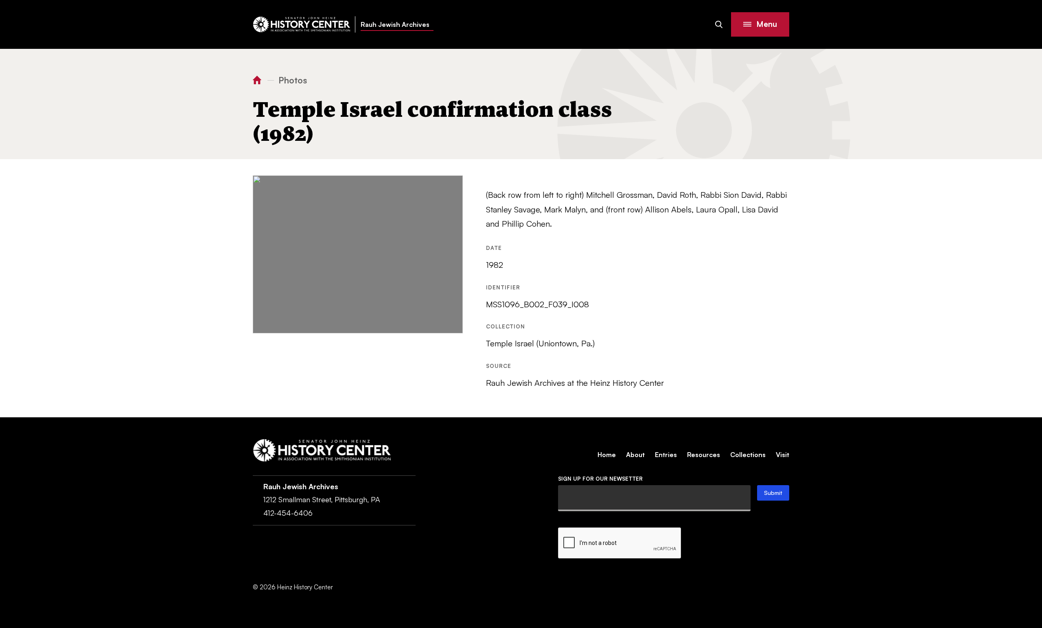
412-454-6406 (288, 512)
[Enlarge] (452, 186)
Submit (773, 492)
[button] (760, 24)
